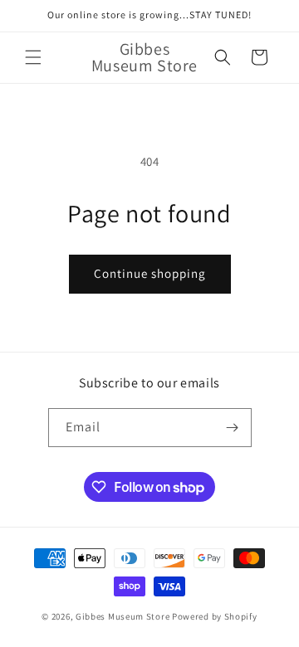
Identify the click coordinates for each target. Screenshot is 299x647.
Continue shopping (150, 273)
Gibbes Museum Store (122, 616)
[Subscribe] (232, 427)
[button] (33, 57)
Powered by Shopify (214, 616)
